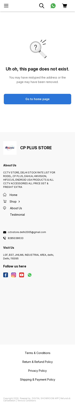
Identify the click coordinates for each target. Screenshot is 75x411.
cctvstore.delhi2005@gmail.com (27, 232)
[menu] (6, 5)
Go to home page (37, 99)
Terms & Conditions (26, 400)
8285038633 (15, 238)
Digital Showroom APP (45, 398)
